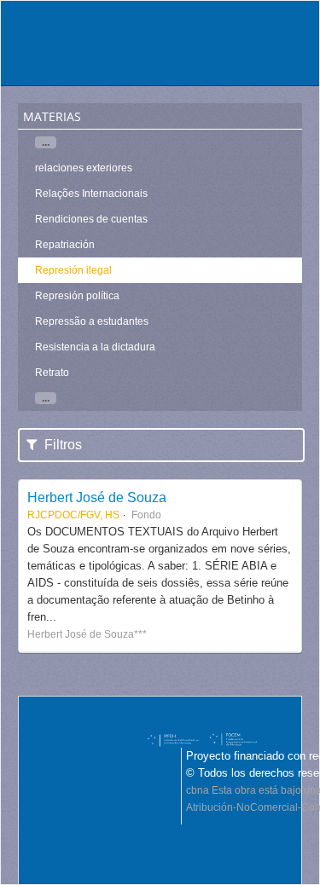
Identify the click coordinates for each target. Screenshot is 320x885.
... (45, 142)
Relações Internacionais (91, 194)
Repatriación (65, 245)
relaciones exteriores (83, 168)
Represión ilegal (73, 270)
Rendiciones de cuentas (91, 219)
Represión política (77, 296)
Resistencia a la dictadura (95, 347)
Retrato (52, 373)
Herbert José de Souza (96, 497)
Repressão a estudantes (91, 321)
